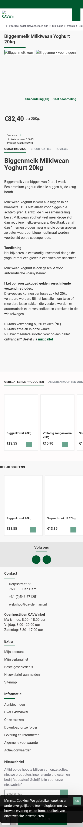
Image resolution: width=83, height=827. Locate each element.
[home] (4, 26)
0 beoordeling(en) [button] (37, 99)
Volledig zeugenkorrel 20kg (58, 435)
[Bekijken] (76, 14)
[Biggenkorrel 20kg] (21, 411)
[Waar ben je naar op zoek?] (64, 14)
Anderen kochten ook (65, 381)
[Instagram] (47, 559)
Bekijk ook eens (12, 467)
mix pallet (45, 339)
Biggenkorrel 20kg (19, 433)
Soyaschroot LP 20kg (61, 518)
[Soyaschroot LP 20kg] (64, 494)
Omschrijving (15, 149)
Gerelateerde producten (24, 381)
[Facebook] (36, 559)
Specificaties (41, 149)
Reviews (62, 149)
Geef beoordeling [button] (64, 99)
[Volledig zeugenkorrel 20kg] (57, 411)
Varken (71, 26)
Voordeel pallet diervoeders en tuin (28, 26)
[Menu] (53, 14)
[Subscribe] (64, 794)
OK (77, 800)
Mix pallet (57, 26)
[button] (29, 444)
